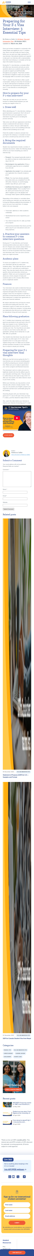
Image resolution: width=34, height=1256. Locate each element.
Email (5, 496)
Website (5, 502)
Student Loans (18, 1056)
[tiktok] (24, 1177)
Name (5, 489)
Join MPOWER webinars (14, 1169)
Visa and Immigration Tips (20, 1050)
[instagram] (21, 1177)
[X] (18, 1177)
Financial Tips (7, 1050)
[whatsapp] (10, 1177)
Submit (17, 1222)
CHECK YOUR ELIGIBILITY (13, 1089)
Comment (6, 469)
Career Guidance (8, 1053)
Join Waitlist (17, 1252)
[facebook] (15, 1177)
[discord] (13, 1177)
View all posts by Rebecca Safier (20, 454)
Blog (4, 1246)
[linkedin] (20, 1177)
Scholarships (7, 1056)
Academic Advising (20, 1053)
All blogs (20, 39)
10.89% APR (21, 1140)
